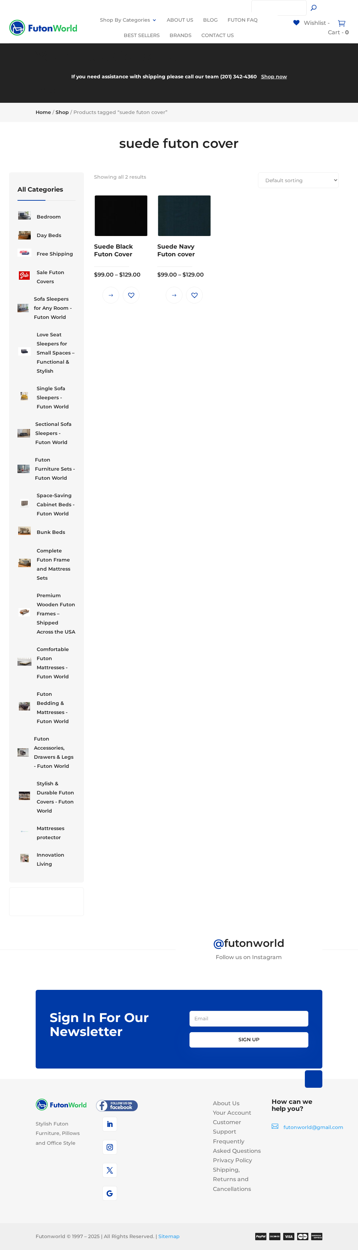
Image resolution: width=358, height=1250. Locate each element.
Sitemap (169, 1236)
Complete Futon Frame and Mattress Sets (53, 564)
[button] (131, 295)
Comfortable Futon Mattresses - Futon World (53, 663)
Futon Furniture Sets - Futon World (55, 469)
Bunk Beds (51, 532)
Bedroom (49, 217)
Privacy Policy (232, 1160)
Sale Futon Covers (50, 277)
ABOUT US (180, 20)
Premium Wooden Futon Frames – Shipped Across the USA (56, 613)
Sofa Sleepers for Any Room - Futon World (53, 308)
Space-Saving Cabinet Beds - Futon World (55, 504)
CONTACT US (217, 35)
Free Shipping (55, 254)
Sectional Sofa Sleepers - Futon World (53, 433)
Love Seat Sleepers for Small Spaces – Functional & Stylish (55, 352)
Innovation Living (50, 859)
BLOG (210, 20)
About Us (226, 1103)
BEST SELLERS (142, 35)
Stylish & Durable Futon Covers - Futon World (55, 797)
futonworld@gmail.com (313, 1127)
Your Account (232, 1112)
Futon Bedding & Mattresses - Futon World (53, 707)
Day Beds (49, 235)
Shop (62, 112)
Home (43, 112)
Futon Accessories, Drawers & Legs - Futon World (53, 752)
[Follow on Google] (109, 1193)
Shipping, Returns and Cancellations (232, 1179)
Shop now (274, 76)
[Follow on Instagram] (109, 1147)
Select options (110, 295)
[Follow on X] (109, 1170)
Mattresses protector (50, 833)
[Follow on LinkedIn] (109, 1124)
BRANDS (181, 35)
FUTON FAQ (243, 20)
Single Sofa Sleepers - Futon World (53, 397)
